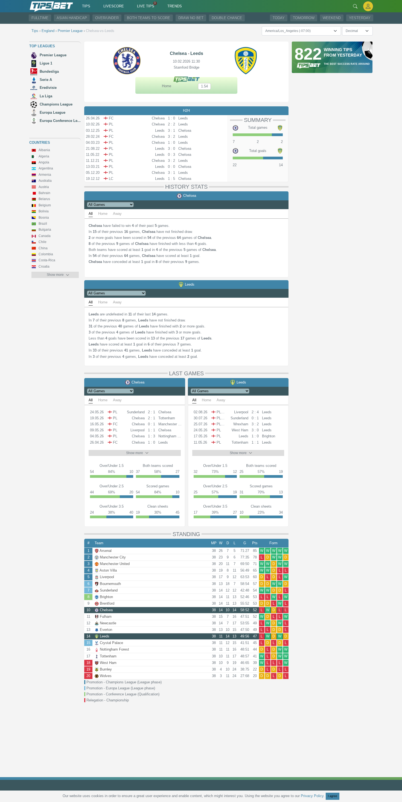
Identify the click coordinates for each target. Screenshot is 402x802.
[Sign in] (368, 6)
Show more (55, 275)
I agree (332, 796)
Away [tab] (117, 214)
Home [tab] (102, 214)
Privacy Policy (312, 796)
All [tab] (91, 214)
